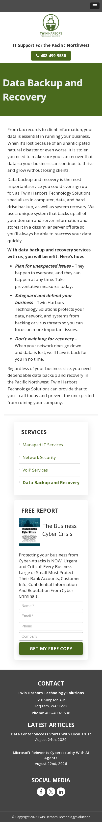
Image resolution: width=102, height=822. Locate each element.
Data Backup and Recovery (51, 482)
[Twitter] (51, 791)
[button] (95, 5)
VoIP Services (35, 470)
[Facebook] (41, 791)
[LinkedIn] (61, 791)
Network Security (39, 457)
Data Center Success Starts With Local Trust (51, 733)
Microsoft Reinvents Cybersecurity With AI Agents (51, 755)
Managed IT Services (43, 444)
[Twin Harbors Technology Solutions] (51, 25)
